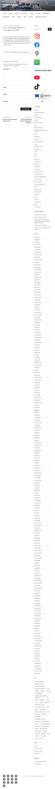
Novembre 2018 (37, 362)
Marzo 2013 (37, 465)
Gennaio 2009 (37, 578)
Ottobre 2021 (37, 299)
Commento (6, 69)
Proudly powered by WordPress (37, 776)
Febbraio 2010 (37, 545)
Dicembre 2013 (37, 442)
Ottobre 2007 (37, 615)
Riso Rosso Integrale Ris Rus (40, 176)
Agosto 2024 (37, 279)
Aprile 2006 (36, 658)
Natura (35, 144)
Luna (36, 702)
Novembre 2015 (37, 397)
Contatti (31, 16)
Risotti (13, 16)
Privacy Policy (24, 13)
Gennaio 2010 (37, 548)
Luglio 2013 (36, 455)
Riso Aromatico (37, 161)
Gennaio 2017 (37, 375)
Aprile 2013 (36, 462)
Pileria (35, 151)
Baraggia (37, 691)
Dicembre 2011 (37, 502)
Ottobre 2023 (37, 284)
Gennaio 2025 (37, 267)
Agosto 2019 (37, 345)
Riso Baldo (36, 164)
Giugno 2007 (37, 623)
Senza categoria (37, 191)
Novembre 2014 (37, 422)
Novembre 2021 (37, 297)
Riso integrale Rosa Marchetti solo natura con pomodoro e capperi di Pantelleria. (42, 221)
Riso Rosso (37, 726)
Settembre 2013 (37, 450)
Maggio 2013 (37, 460)
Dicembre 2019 (37, 334)
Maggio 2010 (37, 540)
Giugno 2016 (37, 385)
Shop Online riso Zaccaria (39, 761)
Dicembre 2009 (37, 550)
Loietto (47, 699)
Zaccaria (10, 4)
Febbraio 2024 (37, 282)
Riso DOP (38, 13)
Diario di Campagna (38, 127)
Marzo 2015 (37, 415)
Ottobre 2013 (37, 447)
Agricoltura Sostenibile (39, 112)
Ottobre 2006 (37, 643)
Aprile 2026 (36, 242)
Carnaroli (48, 691)
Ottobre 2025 (37, 257)
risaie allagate (42, 709)
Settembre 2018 (37, 365)
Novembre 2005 (38, 670)
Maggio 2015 (37, 410)
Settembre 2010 (37, 530)
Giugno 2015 (37, 407)
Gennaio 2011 (37, 520)
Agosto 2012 (37, 482)
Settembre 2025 (37, 259)
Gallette (19, 16)
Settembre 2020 (38, 319)
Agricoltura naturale (39, 683)
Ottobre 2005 (37, 673)
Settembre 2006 (38, 645)
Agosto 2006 (37, 648)
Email (5, 94)
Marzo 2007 (37, 630)
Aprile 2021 (36, 307)
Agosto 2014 (37, 430)
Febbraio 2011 (37, 518)
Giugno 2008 (37, 595)
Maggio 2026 (37, 239)
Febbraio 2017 (37, 372)
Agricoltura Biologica (39, 681)
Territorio (36, 199)
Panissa (47, 707)
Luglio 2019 (36, 347)
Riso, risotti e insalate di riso (40, 184)
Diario (35, 125)
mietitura (41, 702)
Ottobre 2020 (37, 317)
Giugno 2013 (37, 457)
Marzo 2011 (36, 515)
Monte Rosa (37, 704)
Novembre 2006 (38, 640)
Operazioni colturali (38, 146)
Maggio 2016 (37, 387)
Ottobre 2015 (37, 400)
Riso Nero (37, 723)
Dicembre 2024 (37, 269)
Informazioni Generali (38, 141)
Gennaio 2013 (37, 470)
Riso (35, 156)
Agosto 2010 (37, 533)
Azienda (10, 13)
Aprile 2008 (36, 600)
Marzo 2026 (37, 244)
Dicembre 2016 (37, 377)
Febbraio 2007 (37, 633)
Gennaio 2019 (37, 360)
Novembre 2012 (37, 475)
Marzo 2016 (37, 392)
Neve (43, 704)
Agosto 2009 (37, 560)
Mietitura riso (47, 702)
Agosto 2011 (37, 507)
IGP (9, 44)
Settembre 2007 (38, 618)
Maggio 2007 (37, 625)
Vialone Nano (44, 735)
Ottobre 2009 (37, 555)
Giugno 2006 (37, 653)
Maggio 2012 (37, 490)
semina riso (37, 733)
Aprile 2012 (36, 492)
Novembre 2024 (37, 272)
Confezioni (36, 120)
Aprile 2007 (36, 628)
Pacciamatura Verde (39, 707)
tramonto (37, 735)
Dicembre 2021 (37, 294)
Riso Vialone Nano (38, 181)
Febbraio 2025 (37, 264)
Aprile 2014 (36, 440)
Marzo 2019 (37, 357)
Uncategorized (37, 201)
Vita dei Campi (37, 206)
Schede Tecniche (38, 189)
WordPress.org (37, 753)
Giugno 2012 (37, 487)
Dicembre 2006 (37, 638)
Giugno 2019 (37, 350)
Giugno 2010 (37, 538)
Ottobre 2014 (37, 425)
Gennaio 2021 (37, 309)
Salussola (45, 731)
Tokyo (48, 733)
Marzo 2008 (37, 603)
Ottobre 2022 (37, 289)
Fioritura (37, 699)
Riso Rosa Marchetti (38, 174)
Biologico (36, 115)
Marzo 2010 (37, 543)
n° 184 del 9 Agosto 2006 (22, 38)
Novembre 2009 (38, 553)
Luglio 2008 (37, 593)
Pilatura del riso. (37, 149)
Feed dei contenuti (38, 748)
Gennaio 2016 (37, 395)
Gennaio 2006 (37, 665)
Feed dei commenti (38, 751)
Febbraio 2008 (37, 605)
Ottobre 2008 (37, 585)
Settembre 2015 (37, 402)
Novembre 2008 (38, 583)
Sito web (5, 101)
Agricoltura (36, 110)
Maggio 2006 (37, 655)
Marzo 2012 (36, 495)
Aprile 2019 (36, 355)
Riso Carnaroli (37, 169)
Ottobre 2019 (37, 340)
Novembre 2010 (37, 525)
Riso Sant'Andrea (38, 179)
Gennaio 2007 (37, 635)
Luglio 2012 (36, 485)
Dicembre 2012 (37, 472)
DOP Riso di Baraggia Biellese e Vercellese (17, 52)
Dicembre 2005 (37, 668)
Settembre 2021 (37, 302)
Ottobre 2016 (37, 382)
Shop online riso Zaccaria (40, 16)
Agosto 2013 (37, 452)
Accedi (35, 746)
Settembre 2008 (38, 588)
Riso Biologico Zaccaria (40, 719)
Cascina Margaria (38, 117)
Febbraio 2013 (37, 467)
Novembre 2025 (37, 254)
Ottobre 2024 (37, 274)
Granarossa (36, 139)
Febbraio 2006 (37, 663)
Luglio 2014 (36, 432)
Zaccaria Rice (37, 763)
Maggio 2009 (37, 568)
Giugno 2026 (37, 237)
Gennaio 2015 (37, 420)
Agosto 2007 (37, 620)
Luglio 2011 (36, 510)
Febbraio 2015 (37, 417)
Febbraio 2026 (37, 247)
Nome (5, 87)
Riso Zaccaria (38, 731)
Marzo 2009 (37, 573)
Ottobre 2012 (37, 477)
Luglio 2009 (37, 563)
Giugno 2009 (37, 565)
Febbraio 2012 (37, 497)
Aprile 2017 (36, 370)
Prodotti (32, 13)
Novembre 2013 (37, 445)
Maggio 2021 (37, 304)
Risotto (35, 186)
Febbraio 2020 (37, 332)
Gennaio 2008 (37, 608)
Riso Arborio (37, 159)
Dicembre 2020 (37, 312)
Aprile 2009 (36, 570)
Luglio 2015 (36, 405)
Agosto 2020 (37, 322)
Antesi (47, 688)
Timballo (43, 733)
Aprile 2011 (36, 513)
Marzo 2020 (37, 329)
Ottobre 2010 (37, 528)
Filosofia (16, 13)
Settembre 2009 (38, 558)
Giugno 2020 (37, 324)
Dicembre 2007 (37, 610)
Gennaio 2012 (37, 500)
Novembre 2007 (38, 613)
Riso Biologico (46, 13)
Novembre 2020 (38, 314)
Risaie (35, 154)
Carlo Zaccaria (15, 25)
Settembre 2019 (37, 342)
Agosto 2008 (37, 590)
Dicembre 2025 (37, 252)
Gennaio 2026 (37, 249)
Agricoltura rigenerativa (40, 686)
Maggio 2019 (37, 352)
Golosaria (42, 699)
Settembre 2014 (37, 427)
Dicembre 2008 (37, 580)
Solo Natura (36, 194)
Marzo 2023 (37, 287)
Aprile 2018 (36, 367)
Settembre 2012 (37, 480)
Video (35, 204)
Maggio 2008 (37, 598)
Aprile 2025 (36, 262)
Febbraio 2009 (37, 575)
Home (4, 13)
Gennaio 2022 (37, 292)
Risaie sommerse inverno (40, 711)
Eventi (35, 134)
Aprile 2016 (36, 390)
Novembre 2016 (37, 380)
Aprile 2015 (36, 412)
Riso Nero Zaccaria (38, 171)
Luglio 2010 (36, 535)
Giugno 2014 (37, 435)
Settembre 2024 (37, 277)
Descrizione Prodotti (38, 122)
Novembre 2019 (37, 337)
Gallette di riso (37, 136)
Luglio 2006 (37, 650)
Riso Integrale (6, 16)
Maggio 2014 (37, 437)
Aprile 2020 (36, 327)
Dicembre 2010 (37, 523)
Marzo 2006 (37, 660)
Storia (25, 16)
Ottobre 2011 (37, 505)
